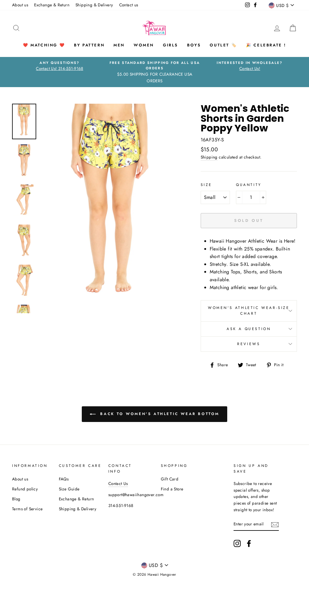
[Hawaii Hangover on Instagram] (237, 543)
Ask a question (249, 329)
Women (144, 45)
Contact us (128, 5)
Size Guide (69, 489)
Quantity (249, 184)
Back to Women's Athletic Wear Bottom (158, 413)
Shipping (209, 157)
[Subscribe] (275, 524)
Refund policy (25, 489)
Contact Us (118, 483)
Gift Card (170, 479)
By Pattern (89, 45)
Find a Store (172, 489)
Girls (170, 45)
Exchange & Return (51, 5)
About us (20, 5)
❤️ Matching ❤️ (44, 45)
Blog (16, 499)
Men (119, 45)
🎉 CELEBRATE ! (266, 45)
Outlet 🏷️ (223, 45)
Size (206, 184)
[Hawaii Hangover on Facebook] (249, 543)
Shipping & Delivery (94, 5)
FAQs (64, 479)
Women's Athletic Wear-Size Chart (249, 310)
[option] (59, 66)
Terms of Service (27, 509)
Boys (194, 45)
